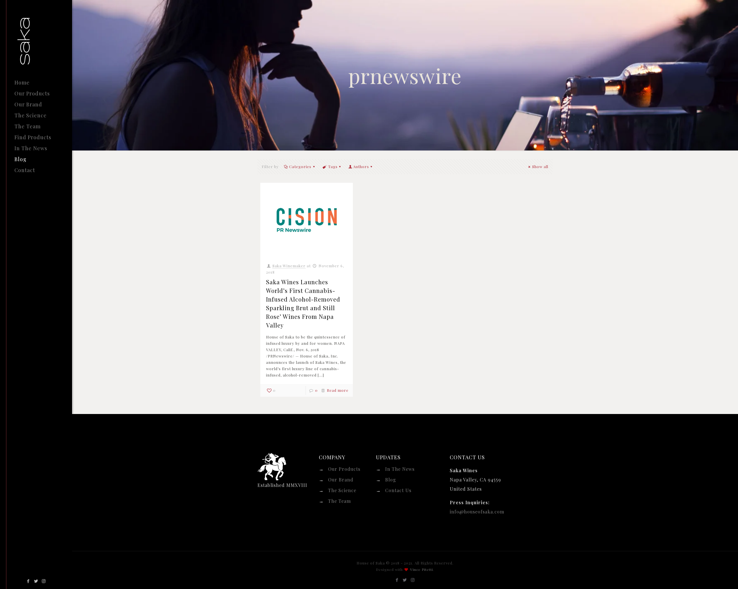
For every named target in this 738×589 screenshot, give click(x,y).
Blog (390, 480)
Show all (540, 166)
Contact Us (398, 490)
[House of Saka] (44, 38)
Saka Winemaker (289, 265)
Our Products (344, 469)
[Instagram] (44, 581)
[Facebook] (28, 581)
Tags (333, 166)
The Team (339, 501)
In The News (400, 469)
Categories (300, 166)
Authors (361, 166)
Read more (338, 390)
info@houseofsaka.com (477, 512)
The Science (342, 490)
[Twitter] (36, 581)
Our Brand (340, 480)
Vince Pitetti (421, 569)
